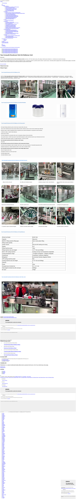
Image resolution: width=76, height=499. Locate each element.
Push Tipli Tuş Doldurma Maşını (10, 7)
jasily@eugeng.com (5, 383)
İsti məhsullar (24, 376)
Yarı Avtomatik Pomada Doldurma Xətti (11, 17)
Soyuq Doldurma (6, 6)
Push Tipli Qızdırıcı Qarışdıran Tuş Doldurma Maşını (13, 12)
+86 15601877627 (4, 386)
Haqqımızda (3, 38)
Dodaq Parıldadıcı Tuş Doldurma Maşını (32, 377)
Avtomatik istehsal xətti (7, 29)
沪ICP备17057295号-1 (18, 376)
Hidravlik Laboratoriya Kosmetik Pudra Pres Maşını (13, 27)
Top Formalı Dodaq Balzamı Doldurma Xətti (12, 16)
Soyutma (5, 19)
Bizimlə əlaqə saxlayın (5, 42)
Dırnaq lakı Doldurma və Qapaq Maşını (11, 8)
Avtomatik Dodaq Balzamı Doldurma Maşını (12, 15)
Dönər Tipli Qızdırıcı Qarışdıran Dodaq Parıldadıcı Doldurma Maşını (15, 13)
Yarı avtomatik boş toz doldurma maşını (11, 24)
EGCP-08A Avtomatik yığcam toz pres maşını (12, 22)
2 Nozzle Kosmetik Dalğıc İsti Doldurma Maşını (10, 317)
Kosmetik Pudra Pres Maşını (4, 377)
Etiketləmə (5, 34)
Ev (2, 4)
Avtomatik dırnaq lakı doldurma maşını (11, 9)
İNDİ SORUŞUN (2, 367)
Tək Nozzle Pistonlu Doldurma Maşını (8, 316)
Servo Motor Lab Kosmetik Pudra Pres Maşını (12, 28)
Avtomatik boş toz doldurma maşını (10, 25)
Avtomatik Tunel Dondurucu (10, 20)
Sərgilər (5, 40)
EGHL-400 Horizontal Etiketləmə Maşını (11, 37)
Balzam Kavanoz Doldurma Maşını (13, 377)
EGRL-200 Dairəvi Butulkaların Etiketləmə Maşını (13, 35)
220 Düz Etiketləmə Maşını (9, 36)
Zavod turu (5, 39)
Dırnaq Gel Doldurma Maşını (50, 377)
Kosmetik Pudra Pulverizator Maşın (11, 26)
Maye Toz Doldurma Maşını (23, 377)
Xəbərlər (3, 41)
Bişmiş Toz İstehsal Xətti (9, 23)
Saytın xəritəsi (29, 376)
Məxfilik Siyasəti (2, 366)
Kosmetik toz (6, 21)
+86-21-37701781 (4, 380)
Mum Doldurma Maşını (42, 377)
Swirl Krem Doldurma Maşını (10, 18)
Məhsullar (3, 5)
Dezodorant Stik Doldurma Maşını (10, 348)
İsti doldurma (6, 11)
